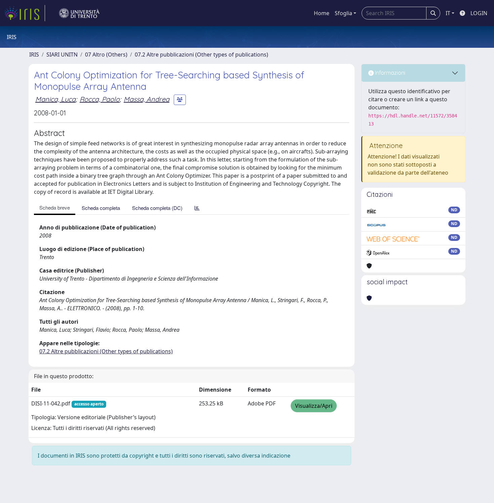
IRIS (34, 54)
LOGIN (478, 13)
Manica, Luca (55, 99)
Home (321, 13)
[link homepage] (24, 13)
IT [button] (448, 13)
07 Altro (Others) (106, 54)
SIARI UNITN (62, 54)
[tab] (197, 207)
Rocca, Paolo (100, 99)
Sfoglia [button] (343, 13)
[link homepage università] (79, 13)
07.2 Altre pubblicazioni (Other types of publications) (201, 54)
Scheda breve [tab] (54, 207)
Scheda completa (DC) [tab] (157, 207)
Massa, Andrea (146, 99)
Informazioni (389, 72)
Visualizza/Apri (313, 405)
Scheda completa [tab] (101, 207)
